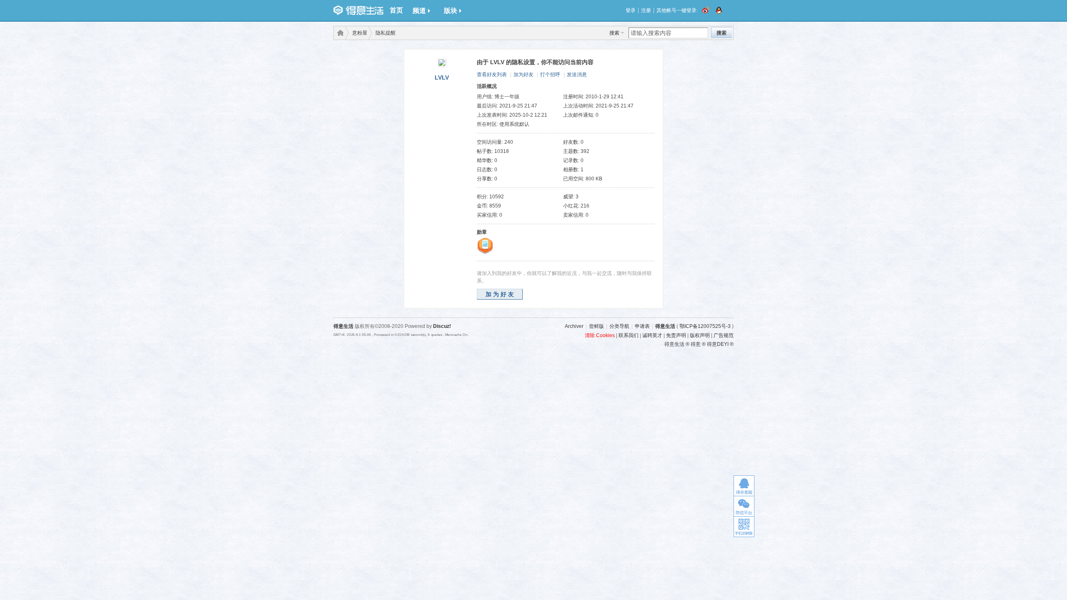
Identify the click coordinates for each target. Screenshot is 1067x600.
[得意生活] (358, 10)
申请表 (642, 326)
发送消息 (577, 75)
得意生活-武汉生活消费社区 (339, 33)
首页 (396, 10)
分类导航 (619, 326)
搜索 (614, 33)
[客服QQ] (744, 485)
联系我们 (629, 335)
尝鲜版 (596, 326)
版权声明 (700, 335)
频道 (419, 10)
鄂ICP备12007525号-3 (705, 326)
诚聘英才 (652, 335)
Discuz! (442, 326)
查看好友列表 (492, 75)
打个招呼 (550, 75)
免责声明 (676, 335)
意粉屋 (359, 33)
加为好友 (523, 75)
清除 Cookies (600, 335)
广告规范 (724, 335)
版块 (450, 10)
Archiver (574, 326)
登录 (631, 10)
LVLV (442, 77)
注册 (646, 10)
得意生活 (665, 326)
